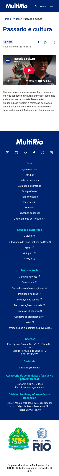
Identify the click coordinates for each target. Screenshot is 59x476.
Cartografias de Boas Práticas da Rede (28, 242)
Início (8, 18)
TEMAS (28, 259)
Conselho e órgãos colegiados (28, 288)
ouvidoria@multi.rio (29, 367)
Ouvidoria (29, 361)
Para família (29, 202)
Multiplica (28, 253)
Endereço (29, 339)
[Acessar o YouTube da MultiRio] (8, 153)
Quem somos (29, 169)
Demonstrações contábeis (28, 305)
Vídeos (17, 18)
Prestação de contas (28, 299)
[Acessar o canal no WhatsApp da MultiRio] (42, 153)
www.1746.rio (33, 409)
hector (28, 247)
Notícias (29, 207)
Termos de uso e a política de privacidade (29, 328)
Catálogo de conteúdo (29, 185)
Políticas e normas (28, 293)
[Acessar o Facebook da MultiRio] (34, 153)
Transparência (29, 270)
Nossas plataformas (29, 229)
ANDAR (28, 236)
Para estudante (29, 196)
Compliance (28, 282)
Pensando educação (29, 213)
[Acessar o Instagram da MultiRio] (16, 153)
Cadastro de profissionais (28, 316)
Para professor (29, 191)
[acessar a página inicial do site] (17, 6)
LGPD (28, 322)
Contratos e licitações (28, 311)
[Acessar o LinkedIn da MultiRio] (51, 153)
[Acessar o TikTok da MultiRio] (25, 153)
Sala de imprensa (29, 180)
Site (29, 163)
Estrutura (29, 175)
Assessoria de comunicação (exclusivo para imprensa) (29, 377)
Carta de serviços (28, 276)
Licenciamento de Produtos (28, 218)
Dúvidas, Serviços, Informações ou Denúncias (30, 396)
